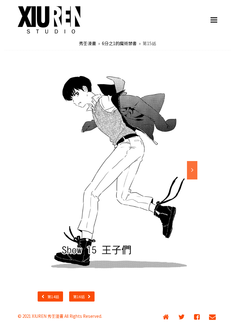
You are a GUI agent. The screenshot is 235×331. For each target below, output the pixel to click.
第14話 (53, 296)
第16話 (79, 296)
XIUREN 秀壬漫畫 (47, 316)
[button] (214, 20)
